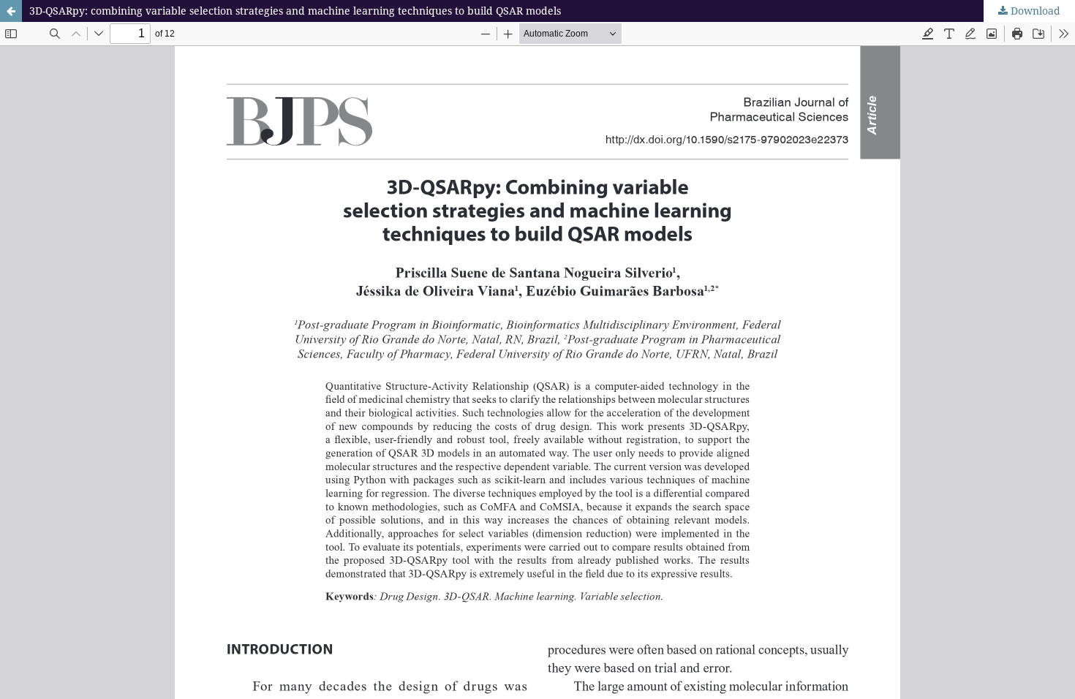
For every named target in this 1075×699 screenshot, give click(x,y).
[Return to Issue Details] (11, 11)
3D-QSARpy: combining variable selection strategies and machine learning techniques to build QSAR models (295, 11)
